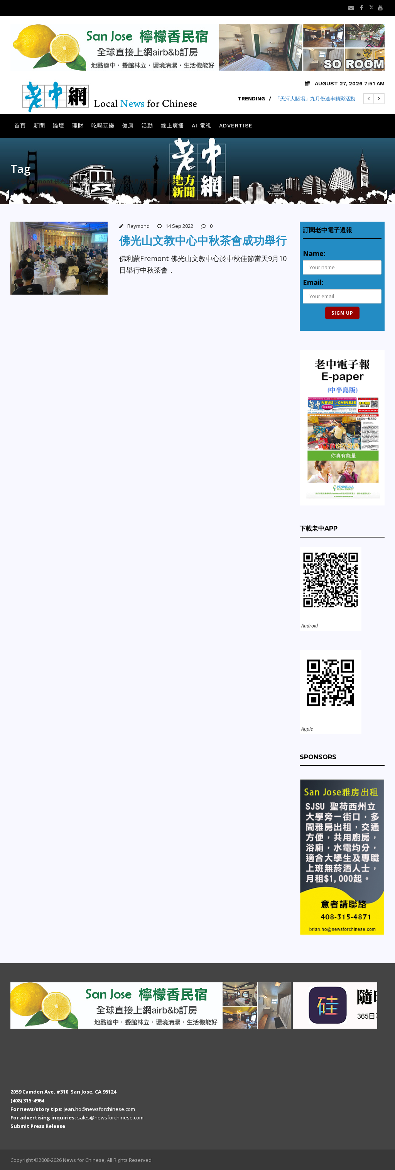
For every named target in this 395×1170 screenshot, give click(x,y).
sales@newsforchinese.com (110, 1117)
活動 (147, 125)
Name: (314, 253)
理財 (78, 125)
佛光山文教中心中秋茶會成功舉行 (203, 240)
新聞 (39, 125)
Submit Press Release (37, 1126)
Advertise (236, 125)
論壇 (58, 125)
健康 (128, 125)
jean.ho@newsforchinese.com (99, 1109)
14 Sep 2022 (179, 225)
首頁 (20, 125)
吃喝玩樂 (103, 125)
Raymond (138, 225)
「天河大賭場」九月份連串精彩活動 (315, 99)
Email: (313, 282)
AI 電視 (201, 125)
